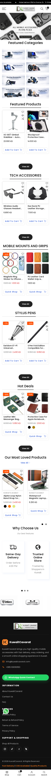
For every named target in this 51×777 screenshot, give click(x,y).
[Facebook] (19, 749)
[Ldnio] (31, 603)
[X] (26, 749)
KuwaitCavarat (11, 493)
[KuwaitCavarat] (25, 626)
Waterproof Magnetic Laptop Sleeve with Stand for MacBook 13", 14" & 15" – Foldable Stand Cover (38, 497)
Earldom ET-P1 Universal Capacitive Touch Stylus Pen (12, 346)
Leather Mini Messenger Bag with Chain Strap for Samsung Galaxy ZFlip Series (13, 418)
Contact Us (7, 696)
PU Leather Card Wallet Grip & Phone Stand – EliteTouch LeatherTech (36, 278)
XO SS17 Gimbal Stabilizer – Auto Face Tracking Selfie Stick (12, 136)
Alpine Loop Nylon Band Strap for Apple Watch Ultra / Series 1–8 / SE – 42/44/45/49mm (13, 497)
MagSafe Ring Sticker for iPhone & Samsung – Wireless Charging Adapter (13, 278)
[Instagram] (5, 749)
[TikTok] (12, 749)
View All (25, 166)
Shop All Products (10, 743)
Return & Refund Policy (13, 720)
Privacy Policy (8, 731)
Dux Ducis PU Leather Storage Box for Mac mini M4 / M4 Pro (36, 207)
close (48, 2)
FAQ (4, 702)
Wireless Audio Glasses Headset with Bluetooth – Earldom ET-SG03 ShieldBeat (12, 207)
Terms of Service (10, 725)
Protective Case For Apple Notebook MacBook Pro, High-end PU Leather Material (37, 418)
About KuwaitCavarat (12, 691)
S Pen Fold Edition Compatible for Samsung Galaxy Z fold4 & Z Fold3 (37, 346)
